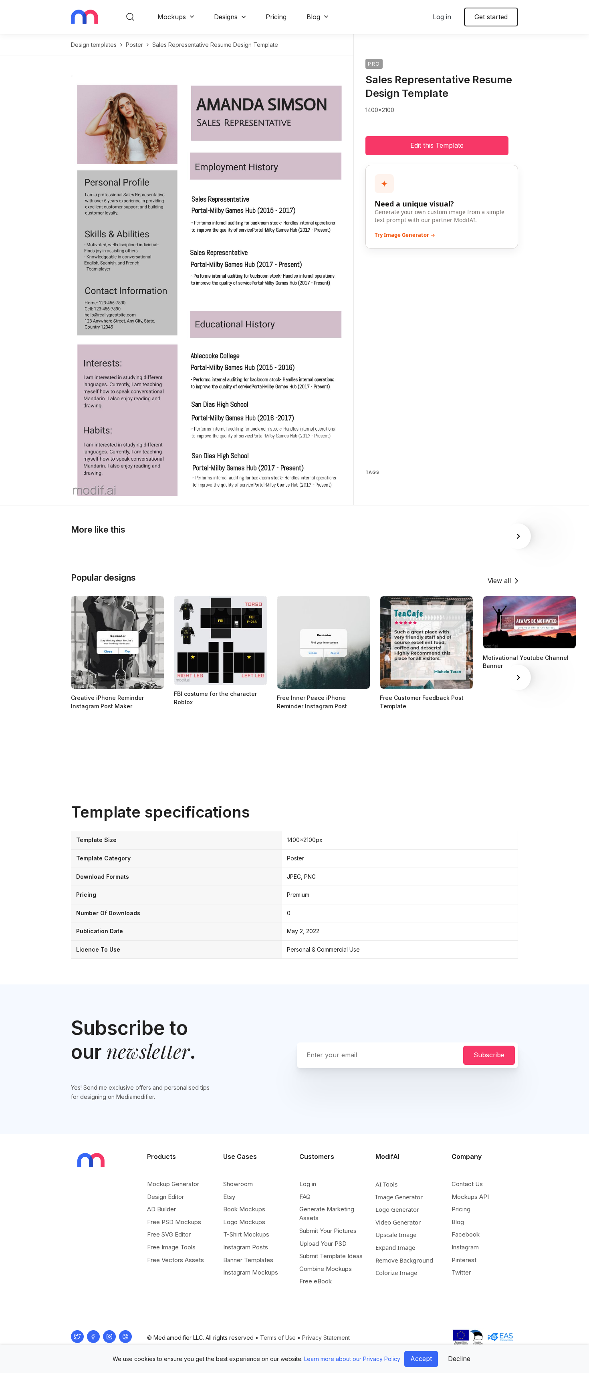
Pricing (276, 17)
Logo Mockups (244, 1222)
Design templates (94, 44)
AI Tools (386, 1184)
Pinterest (464, 1260)
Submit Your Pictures (328, 1231)
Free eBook (315, 1281)
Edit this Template (437, 145)
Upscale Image (395, 1235)
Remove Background (404, 1260)
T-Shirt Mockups (246, 1234)
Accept (421, 1359)
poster (134, 44)
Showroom (238, 1184)
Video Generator (398, 1222)
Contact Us (467, 1184)
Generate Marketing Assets (326, 1213)
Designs (226, 17)
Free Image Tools (171, 1247)
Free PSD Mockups (174, 1222)
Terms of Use (278, 1337)
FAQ (305, 1197)
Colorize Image (396, 1273)
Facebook (466, 1234)
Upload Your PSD (323, 1243)
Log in (442, 17)
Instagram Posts (245, 1247)
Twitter (461, 1272)
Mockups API (470, 1197)
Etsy (229, 1197)
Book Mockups (244, 1209)
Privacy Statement (326, 1337)
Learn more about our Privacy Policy (352, 1358)
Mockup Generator (173, 1184)
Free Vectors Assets (175, 1260)
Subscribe (489, 1055)
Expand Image (395, 1247)
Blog (313, 17)
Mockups (171, 17)
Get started (491, 17)
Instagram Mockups (250, 1272)
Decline (459, 1359)
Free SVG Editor (169, 1234)
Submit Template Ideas (331, 1256)
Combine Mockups (325, 1269)
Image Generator (399, 1197)
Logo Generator (397, 1209)
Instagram (465, 1247)
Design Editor (165, 1197)
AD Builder (161, 1209)
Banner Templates (248, 1260)
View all (499, 581)
